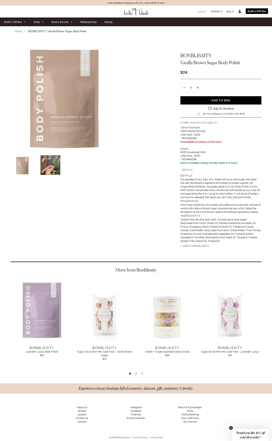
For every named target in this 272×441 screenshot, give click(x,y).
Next (264, 324)
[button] (250, 435)
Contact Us (82, 418)
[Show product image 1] (22, 165)
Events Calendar (136, 418)
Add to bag (221, 100)
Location (82, 414)
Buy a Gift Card (190, 418)
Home (18, 31)
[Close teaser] (231, 428)
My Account (190, 421)
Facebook (135, 410)
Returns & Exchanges (190, 407)
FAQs (190, 410)
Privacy (144, 437)
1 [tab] (130, 373)
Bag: (230, 11)
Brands (82, 410)
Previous (8, 324)
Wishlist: (216, 11)
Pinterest (136, 414)
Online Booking (190, 414)
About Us (82, 407)
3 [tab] (142, 373)
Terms (136, 437)
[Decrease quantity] (184, 88)
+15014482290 (188, 138)
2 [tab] (136, 373)
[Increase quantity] (198, 87)
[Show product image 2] (50, 165)
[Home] (136, 11)
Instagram (136, 407)
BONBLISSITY (196, 55)
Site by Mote (157, 437)
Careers (82, 421)
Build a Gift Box (257, 11)
